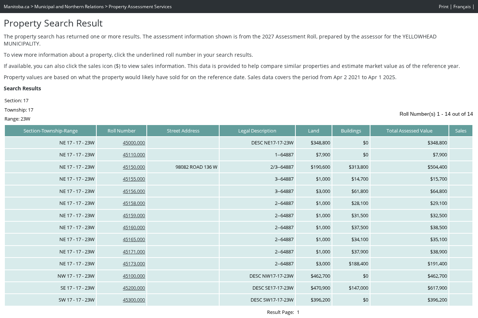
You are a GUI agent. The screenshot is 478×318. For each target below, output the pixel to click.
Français (462, 6)
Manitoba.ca (17, 6)
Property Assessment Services (140, 6)
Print (443, 6)
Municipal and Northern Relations (69, 6)
